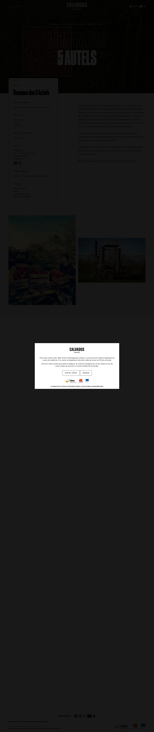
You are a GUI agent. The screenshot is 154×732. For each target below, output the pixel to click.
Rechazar (86, 373)
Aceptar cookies (71, 373)
